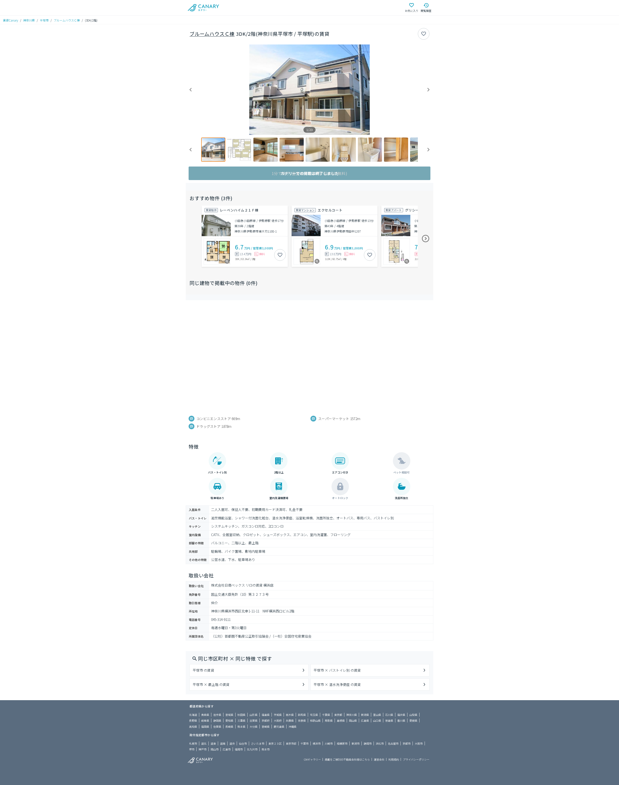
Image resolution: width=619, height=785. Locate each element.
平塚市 (44, 20)
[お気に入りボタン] (423, 34)
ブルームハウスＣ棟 (67, 20)
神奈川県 (29, 20)
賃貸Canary (10, 20)
